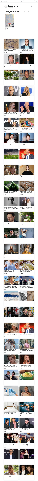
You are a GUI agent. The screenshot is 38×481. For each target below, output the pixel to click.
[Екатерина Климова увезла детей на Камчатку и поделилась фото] (26, 172)
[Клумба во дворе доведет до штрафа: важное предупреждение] (26, 219)
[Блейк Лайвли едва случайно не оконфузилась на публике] (26, 251)
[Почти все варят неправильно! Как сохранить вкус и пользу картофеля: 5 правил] (26, 377)
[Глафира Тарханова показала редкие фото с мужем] (11, 251)
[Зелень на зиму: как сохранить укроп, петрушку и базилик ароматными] (11, 77)
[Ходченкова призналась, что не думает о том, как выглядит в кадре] (26, 456)
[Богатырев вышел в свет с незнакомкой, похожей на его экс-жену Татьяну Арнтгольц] (26, 314)
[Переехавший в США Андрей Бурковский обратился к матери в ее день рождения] (26, 46)
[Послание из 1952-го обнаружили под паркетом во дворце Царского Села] (11, 46)
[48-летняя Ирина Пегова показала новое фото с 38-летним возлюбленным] (11, 125)
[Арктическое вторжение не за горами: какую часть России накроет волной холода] (11, 298)
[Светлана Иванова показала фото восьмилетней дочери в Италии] (11, 330)
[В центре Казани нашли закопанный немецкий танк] (26, 298)
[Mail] (3, 1)
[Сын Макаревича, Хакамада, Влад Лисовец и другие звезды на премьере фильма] (26, 61)
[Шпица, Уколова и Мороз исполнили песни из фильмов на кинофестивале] (26, 283)
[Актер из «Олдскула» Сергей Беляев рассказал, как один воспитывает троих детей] (26, 125)
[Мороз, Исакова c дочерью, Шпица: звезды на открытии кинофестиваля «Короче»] (11, 440)
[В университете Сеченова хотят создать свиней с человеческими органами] (26, 188)
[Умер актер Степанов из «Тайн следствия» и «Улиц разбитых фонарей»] (11, 283)
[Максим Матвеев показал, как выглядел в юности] (26, 425)
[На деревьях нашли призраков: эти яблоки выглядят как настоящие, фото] (26, 267)
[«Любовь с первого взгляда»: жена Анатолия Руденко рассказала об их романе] (26, 204)
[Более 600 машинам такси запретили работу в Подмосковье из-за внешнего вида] (26, 409)
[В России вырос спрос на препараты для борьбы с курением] (11, 267)
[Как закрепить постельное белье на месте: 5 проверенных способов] (11, 409)
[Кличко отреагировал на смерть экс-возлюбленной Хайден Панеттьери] (26, 156)
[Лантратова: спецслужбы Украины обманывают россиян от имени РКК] (11, 314)
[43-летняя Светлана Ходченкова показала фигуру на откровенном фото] (11, 109)
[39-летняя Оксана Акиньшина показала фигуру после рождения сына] (26, 393)
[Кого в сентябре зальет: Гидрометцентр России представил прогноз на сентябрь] (11, 156)
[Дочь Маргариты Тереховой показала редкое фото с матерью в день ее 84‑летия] (11, 362)
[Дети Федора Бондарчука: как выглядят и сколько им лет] (11, 93)
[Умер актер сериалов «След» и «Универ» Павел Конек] (11, 219)
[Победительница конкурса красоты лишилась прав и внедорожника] (26, 362)
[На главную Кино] (5, 1)
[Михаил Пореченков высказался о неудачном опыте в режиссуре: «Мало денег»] (11, 456)
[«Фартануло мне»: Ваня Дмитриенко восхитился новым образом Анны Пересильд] (26, 346)
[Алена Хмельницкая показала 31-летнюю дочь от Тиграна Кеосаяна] (11, 204)
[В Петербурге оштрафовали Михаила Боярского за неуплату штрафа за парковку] (11, 235)
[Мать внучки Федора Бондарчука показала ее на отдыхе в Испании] (26, 440)
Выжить (6, 28)
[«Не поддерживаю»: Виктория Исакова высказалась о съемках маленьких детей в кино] (26, 140)
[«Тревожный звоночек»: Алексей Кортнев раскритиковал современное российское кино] (26, 77)
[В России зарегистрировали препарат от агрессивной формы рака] (11, 393)
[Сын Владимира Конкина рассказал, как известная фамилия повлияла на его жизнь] (26, 109)
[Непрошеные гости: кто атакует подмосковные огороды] (11, 172)
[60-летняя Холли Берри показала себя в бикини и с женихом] (11, 346)
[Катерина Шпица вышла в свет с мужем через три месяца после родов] (11, 140)
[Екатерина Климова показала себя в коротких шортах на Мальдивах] (26, 235)
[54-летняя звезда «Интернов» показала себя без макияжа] (11, 472)
